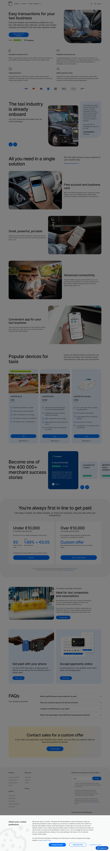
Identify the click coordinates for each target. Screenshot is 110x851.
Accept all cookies (57, 845)
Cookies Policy (46, 840)
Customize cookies (95, 845)
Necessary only (78, 845)
